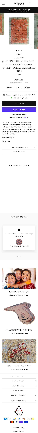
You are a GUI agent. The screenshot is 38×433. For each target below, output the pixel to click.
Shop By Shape (18, 386)
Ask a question (19, 151)
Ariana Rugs (19, 57)
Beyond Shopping (18, 395)
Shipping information (19, 147)
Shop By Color (18, 381)
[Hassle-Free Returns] (19, 351)
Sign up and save (18, 400)
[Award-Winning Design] (19, 314)
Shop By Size (18, 390)
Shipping (12, 82)
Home (18, 54)
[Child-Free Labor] (19, 278)
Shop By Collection (18, 376)
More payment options (19, 114)
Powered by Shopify (19, 431)
